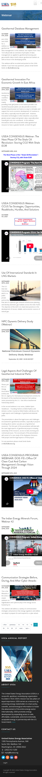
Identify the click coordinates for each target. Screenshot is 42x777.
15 (27, 625)
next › (21, 628)
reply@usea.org (11, 752)
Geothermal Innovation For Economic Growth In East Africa (18, 81)
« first (5, 625)
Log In (5, 763)
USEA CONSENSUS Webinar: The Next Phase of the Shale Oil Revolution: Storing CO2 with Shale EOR (21, 141)
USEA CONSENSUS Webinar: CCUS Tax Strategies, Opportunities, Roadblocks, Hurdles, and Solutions (21, 206)
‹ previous (12, 625)
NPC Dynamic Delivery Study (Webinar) (17, 322)
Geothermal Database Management (20, 28)
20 (12, 628)
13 (19, 625)
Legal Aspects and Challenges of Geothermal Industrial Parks (19, 372)
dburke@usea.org (13, 68)
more (13, 722)
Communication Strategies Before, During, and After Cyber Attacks (20, 579)
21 (16, 628)
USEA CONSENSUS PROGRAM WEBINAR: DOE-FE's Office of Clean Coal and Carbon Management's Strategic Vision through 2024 (20, 461)
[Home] (9, 4)
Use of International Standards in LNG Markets (19, 274)
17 (35, 625)
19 (8, 628)
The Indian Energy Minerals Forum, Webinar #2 (20, 520)
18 (3, 628)
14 (23, 625)
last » (27, 628)
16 (31, 625)
